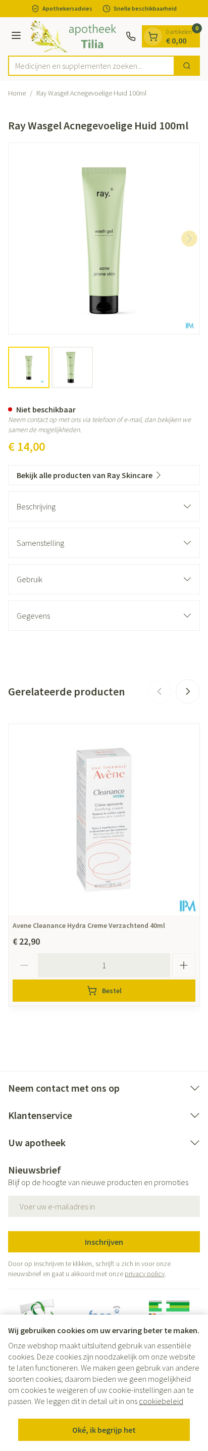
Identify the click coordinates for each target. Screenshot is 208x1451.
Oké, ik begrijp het (104, 1430)
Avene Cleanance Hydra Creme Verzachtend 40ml (89, 925)
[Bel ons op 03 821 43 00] (131, 36)
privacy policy (145, 1273)
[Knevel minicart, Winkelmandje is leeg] (153, 36)
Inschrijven (104, 1242)
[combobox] (91, 66)
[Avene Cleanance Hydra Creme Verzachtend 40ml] (104, 819)
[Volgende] (189, 238)
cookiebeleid (161, 1401)
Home (17, 93)
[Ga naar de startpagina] (75, 36)
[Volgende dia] (188, 691)
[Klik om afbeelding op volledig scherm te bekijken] (104, 238)
